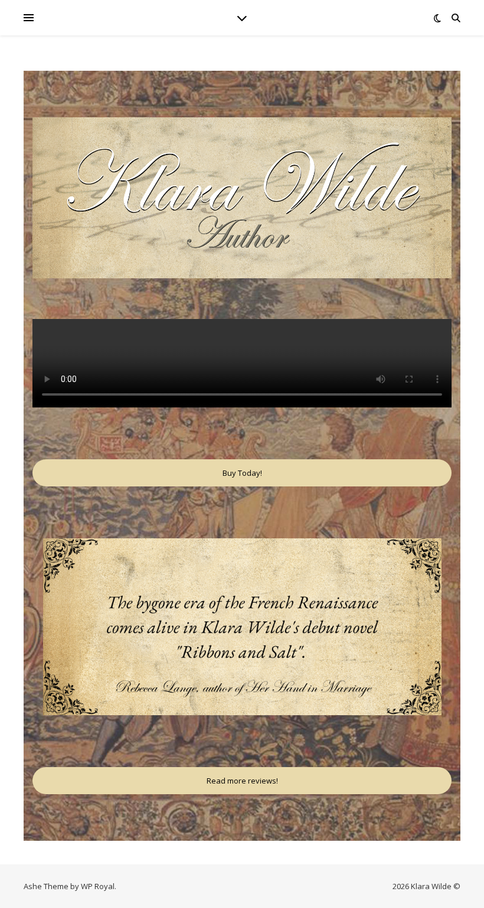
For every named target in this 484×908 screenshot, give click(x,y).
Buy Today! (242, 473)
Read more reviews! (242, 780)
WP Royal (98, 886)
